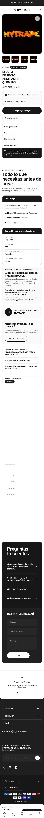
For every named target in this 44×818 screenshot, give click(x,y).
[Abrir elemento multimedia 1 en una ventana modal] (37, 18)
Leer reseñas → (10, 455)
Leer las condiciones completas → (19, 300)
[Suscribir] (37, 758)
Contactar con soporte (16, 339)
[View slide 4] (26, 692)
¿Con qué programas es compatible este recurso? (21, 367)
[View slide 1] (17, 692)
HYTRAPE (5, 67)
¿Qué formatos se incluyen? (17, 360)
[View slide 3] (23, 692)
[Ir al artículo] (6, 59)
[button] (22, 469)
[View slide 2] (20, 692)
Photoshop (9, 382)
